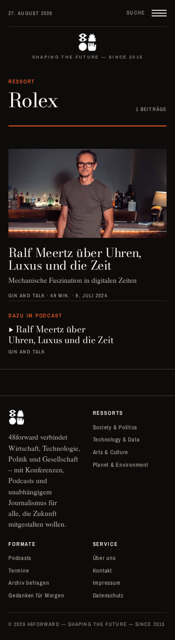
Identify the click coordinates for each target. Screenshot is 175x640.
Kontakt (102, 570)
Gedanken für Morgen (36, 595)
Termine (18, 570)
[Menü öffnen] (159, 13)
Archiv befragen (28, 583)
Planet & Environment (120, 465)
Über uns (104, 558)
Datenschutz (108, 595)
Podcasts (19, 558)
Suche (135, 12)
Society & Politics (115, 427)
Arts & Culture (111, 452)
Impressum (107, 583)
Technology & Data (116, 439)
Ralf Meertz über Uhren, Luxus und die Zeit (60, 335)
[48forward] (87, 42)
